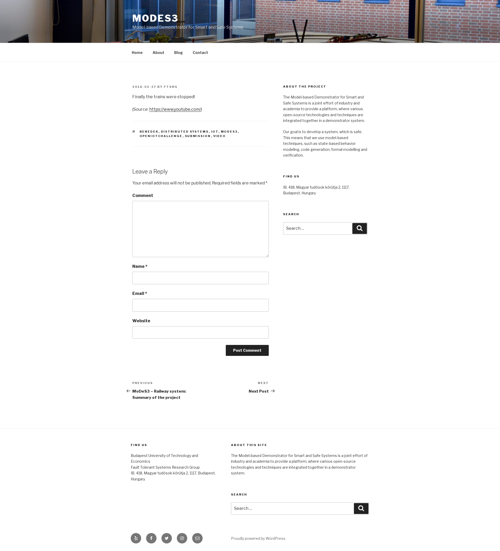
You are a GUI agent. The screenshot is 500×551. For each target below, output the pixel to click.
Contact (200, 52)
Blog (178, 52)
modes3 (229, 131)
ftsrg (171, 87)
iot (214, 131)
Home (137, 52)
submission (198, 136)
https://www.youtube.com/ (175, 109)
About (158, 52)
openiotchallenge (161, 136)
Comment (142, 195)
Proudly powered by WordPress (258, 538)
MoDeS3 (155, 18)
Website (141, 320)
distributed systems (185, 131)
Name (139, 266)
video (219, 136)
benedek (149, 131)
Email (139, 293)
